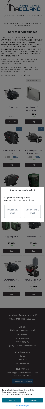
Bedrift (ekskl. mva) (32, 211)
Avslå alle (12, 400)
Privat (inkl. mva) (12, 211)
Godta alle (33, 400)
